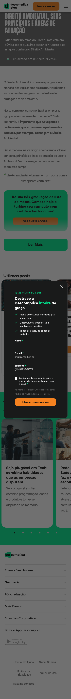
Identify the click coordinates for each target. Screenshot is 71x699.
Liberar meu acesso (35, 402)
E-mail (19, 353)
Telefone (20, 365)
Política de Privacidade (25, 394)
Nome (19, 340)
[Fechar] (61, 286)
